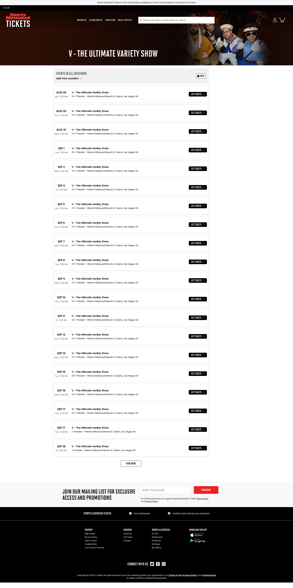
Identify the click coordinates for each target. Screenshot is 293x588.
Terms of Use (202, 498)
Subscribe (206, 490)
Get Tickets (196, 94)
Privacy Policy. (151, 501)
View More (131, 463)
